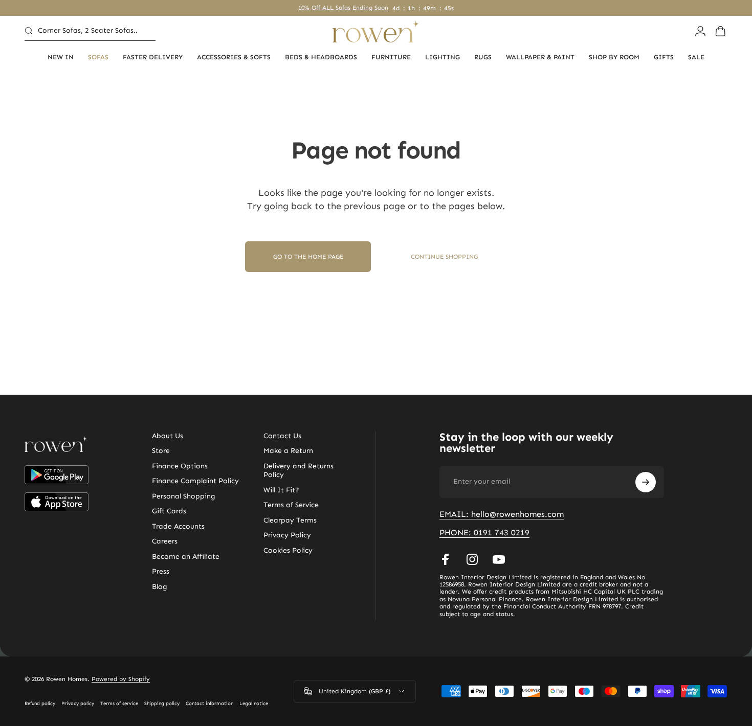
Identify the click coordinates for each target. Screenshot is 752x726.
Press (160, 571)
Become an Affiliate (185, 556)
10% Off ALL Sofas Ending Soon (343, 7)
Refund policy (40, 703)
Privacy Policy (287, 535)
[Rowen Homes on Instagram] (472, 559)
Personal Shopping (183, 496)
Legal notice (253, 703)
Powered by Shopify (121, 679)
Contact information (209, 703)
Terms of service (119, 703)
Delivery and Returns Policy (298, 471)
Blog (159, 586)
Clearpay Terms (290, 520)
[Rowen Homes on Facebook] (445, 559)
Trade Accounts (178, 526)
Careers (165, 541)
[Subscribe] (645, 482)
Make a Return (288, 450)
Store (161, 450)
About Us (167, 436)
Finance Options (180, 466)
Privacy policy (77, 703)
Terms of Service (291, 505)
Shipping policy (162, 703)
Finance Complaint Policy (195, 481)
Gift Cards (169, 511)
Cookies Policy (288, 550)
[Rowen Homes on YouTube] (499, 559)
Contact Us (282, 436)
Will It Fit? (281, 490)
